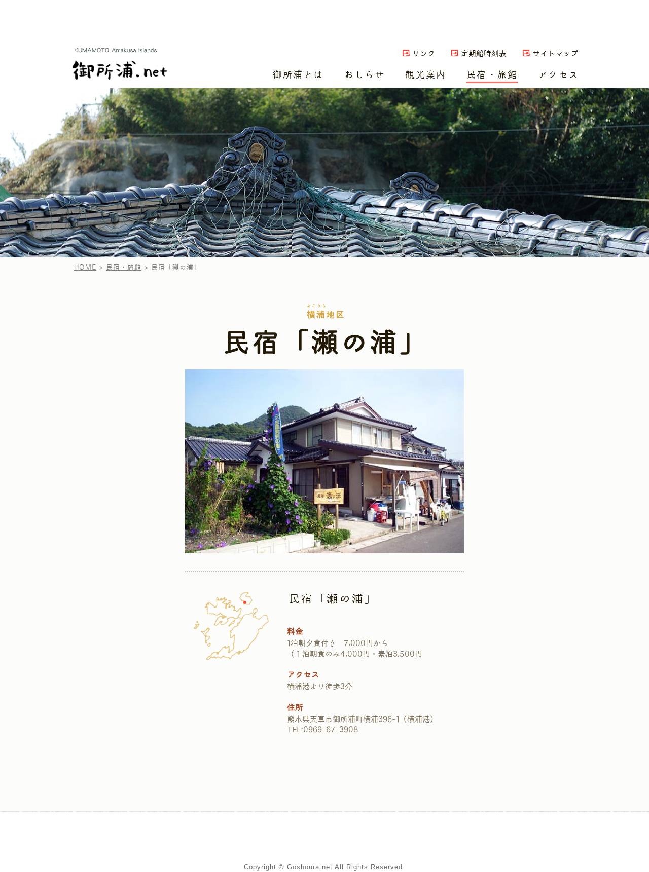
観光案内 (425, 74)
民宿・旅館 (492, 74)
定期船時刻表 (484, 53)
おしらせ (364, 74)
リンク (423, 53)
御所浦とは (298, 74)
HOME (85, 267)
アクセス (558, 74)
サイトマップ (555, 53)
